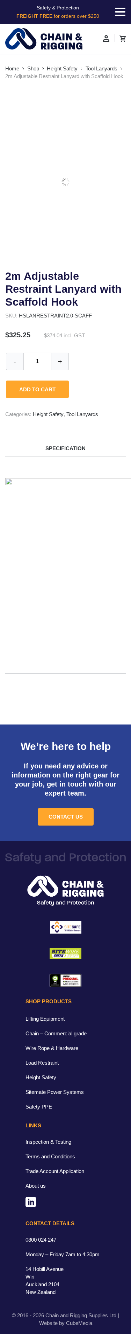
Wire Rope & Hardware (52, 1048)
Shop (33, 68)
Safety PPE (39, 1107)
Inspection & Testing (48, 1142)
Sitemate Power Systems (55, 1092)
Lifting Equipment (45, 1019)
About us (36, 1186)
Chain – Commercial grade (56, 1033)
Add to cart (37, 389)
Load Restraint (42, 1063)
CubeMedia (79, 1323)
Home (12, 68)
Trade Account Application (55, 1171)
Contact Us (66, 817)
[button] (120, 12)
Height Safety (62, 68)
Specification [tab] (65, 448)
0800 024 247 (41, 1240)
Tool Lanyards (101, 68)
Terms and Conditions (50, 1156)
